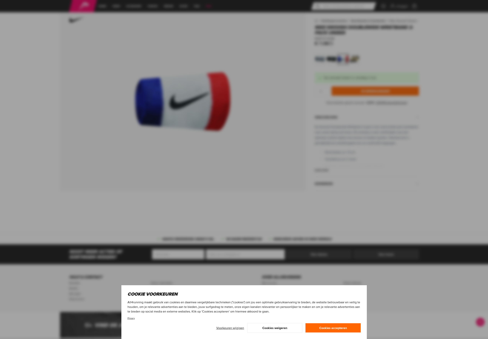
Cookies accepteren (333, 328)
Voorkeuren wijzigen (230, 328)
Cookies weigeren (274, 328)
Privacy (131, 318)
